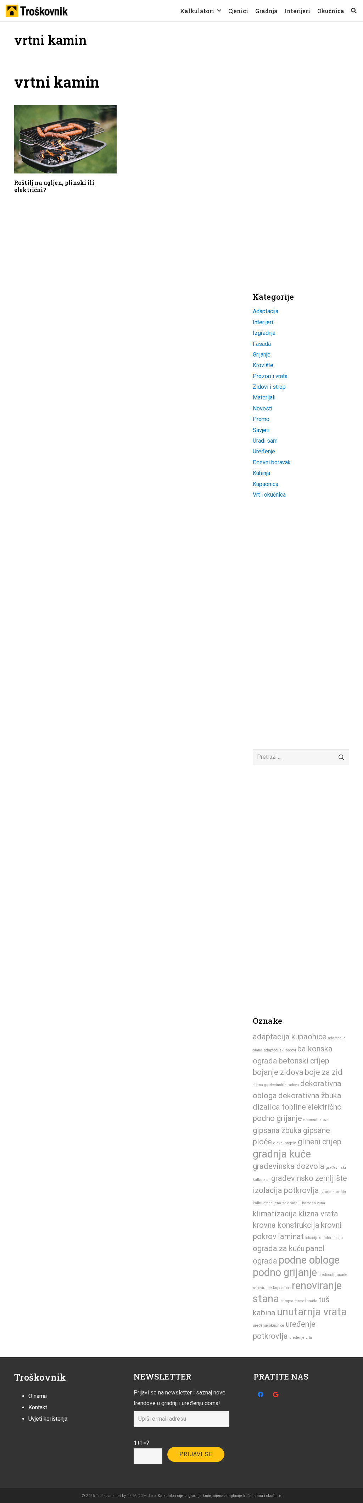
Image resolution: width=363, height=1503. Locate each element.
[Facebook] (260, 1394)
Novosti (262, 408)
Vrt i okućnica (269, 494)
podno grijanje (285, 1272)
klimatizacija (275, 1213)
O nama (37, 1396)
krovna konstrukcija (286, 1225)
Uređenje (264, 451)
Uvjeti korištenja (47, 1418)
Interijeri (263, 322)
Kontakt (37, 1407)
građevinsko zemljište (309, 1178)
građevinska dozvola (288, 1166)
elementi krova (316, 1119)
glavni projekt (284, 1143)
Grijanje (261, 354)
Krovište (263, 365)
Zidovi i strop (269, 386)
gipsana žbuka (277, 1130)
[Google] (276, 1394)
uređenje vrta (300, 1337)
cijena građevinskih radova (276, 1085)
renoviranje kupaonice (271, 1288)
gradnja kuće (282, 1154)
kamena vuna (313, 1203)
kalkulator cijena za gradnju (277, 1203)
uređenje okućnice (268, 1325)
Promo (261, 419)
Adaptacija (265, 311)
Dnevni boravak (272, 462)
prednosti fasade (332, 1274)
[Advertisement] (306, 117)
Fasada (262, 344)
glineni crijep (319, 1141)
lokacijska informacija (324, 1238)
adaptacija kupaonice (289, 1036)
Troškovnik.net (108, 1495)
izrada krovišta (333, 1191)
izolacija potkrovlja (286, 1190)
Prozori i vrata (270, 376)
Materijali (264, 397)
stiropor (286, 1301)
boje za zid (323, 1072)
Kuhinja (261, 473)
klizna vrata (318, 1213)
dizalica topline (279, 1107)
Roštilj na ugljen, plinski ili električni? (54, 186)
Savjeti (261, 430)
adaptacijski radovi (280, 1050)
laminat (291, 1236)
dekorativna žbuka (309, 1095)
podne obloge (309, 1260)
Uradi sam (265, 440)
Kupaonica (265, 484)
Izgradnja (264, 333)
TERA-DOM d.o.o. (142, 1495)
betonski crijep (304, 1060)
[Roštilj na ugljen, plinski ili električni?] (65, 139)
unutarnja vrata (312, 1312)
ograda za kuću (279, 1248)
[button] (219, 10)
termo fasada (306, 1301)
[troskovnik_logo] (37, 11)
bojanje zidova (278, 1072)
